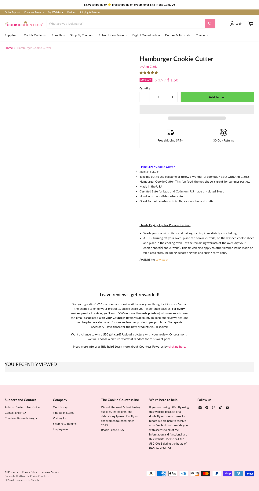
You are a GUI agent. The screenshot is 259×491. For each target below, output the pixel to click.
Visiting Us (60, 418)
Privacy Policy (29, 472)
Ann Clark (150, 66)
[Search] (210, 23)
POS (7, 480)
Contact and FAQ (15, 412)
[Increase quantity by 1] (172, 97)
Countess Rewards (34, 12)
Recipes (71, 12)
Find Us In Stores (63, 412)
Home (9, 47)
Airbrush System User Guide (22, 407)
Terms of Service (50, 472)
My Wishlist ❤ (56, 12)
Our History (60, 407)
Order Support (12, 12)
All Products (11, 472)
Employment (61, 429)
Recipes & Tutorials (177, 35)
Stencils (57, 35)
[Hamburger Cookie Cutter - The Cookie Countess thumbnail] (11, 194)
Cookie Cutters (34, 35)
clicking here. (177, 346)
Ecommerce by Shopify (26, 480)
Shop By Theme (81, 35)
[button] (149, 72)
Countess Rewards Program (22, 418)
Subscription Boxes (112, 35)
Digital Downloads (145, 35)
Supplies (11, 35)
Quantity (145, 88)
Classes (201, 35)
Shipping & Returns (89, 12)
